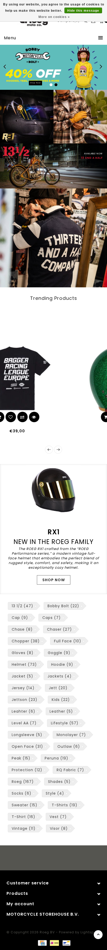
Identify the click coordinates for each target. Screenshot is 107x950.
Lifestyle (64, 723)
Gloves (23, 652)
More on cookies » (54, 17)
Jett (58, 688)
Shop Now (53, 579)
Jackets (60, 676)
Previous (6, 67)
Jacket (22, 676)
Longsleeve (27, 734)
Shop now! (35, 83)
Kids (61, 699)
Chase (22, 629)
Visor (59, 828)
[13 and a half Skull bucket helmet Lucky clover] (64, 378)
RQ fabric (70, 769)
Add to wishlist (58, 417)
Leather (61, 711)
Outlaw (68, 746)
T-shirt (23, 816)
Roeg (23, 781)
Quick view (82, 417)
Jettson (24, 699)
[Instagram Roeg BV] (58, 858)
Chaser (59, 629)
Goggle (59, 652)
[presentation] (49, 450)
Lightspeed (91, 932)
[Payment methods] (42, 942)
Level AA (24, 723)
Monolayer (71, 734)
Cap (20, 617)
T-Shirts (64, 805)
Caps (51, 617)
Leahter (23, 711)
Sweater (24, 805)
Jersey (23, 688)
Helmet (24, 664)
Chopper (26, 641)
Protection (27, 769)
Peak (21, 758)
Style (55, 793)
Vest (58, 816)
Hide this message (83, 10)
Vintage (24, 828)
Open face (27, 746)
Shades (59, 781)
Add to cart (47, 417)
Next (101, 67)
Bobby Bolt (63, 606)
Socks (21, 793)
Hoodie (62, 664)
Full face (67, 641)
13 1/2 (22, 606)
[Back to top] (98, 935)
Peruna (56, 758)
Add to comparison (70, 417)
